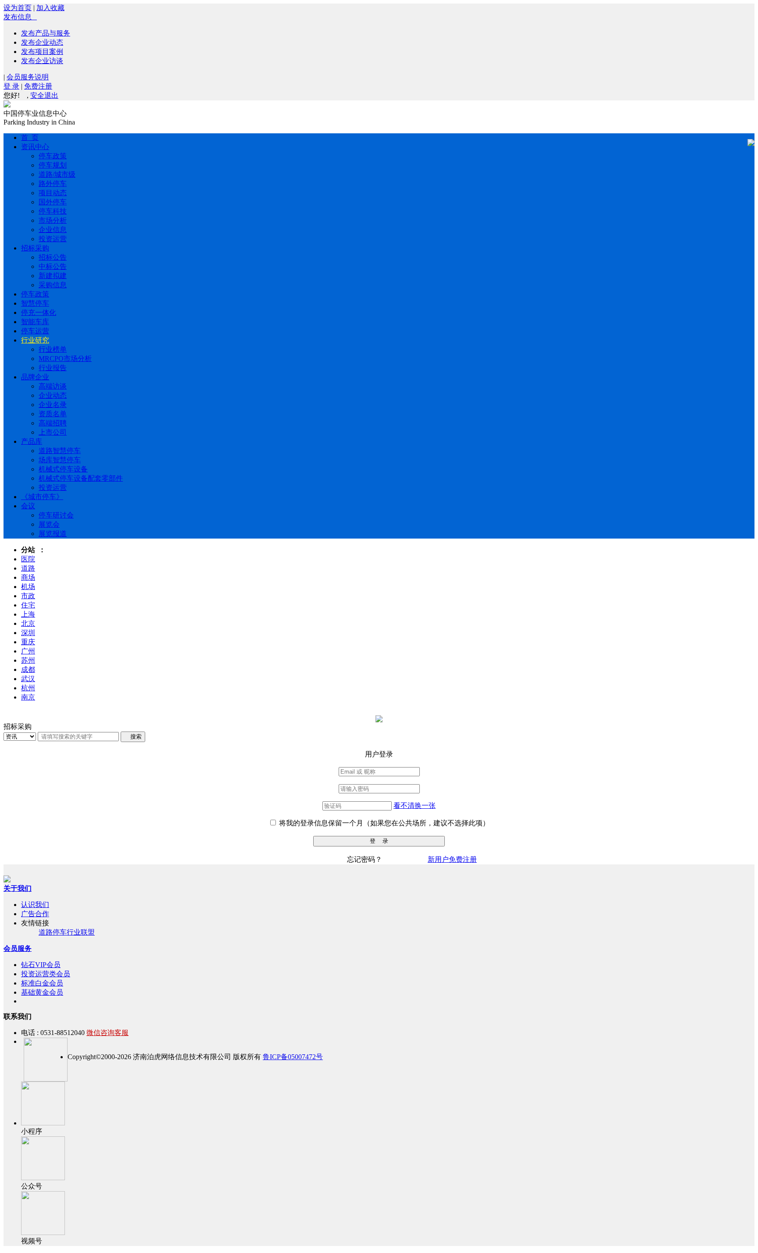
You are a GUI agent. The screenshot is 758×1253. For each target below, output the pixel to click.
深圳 (28, 632)
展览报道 (53, 533)
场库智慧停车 (60, 460)
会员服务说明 (28, 77)
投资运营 (53, 239)
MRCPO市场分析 (65, 358)
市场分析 (53, 220)
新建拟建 (53, 275)
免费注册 (38, 86)
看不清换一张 (414, 805)
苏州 (28, 660)
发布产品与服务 (45, 33)
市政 (28, 596)
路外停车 (53, 183)
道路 (28, 568)
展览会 (49, 524)
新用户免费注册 (452, 859)
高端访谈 (53, 386)
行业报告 (53, 367)
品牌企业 (35, 377)
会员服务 (18, 948)
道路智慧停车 (60, 450)
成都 (28, 669)
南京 (28, 697)
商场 (28, 577)
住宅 (28, 605)
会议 (28, 506)
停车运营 (35, 331)
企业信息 (53, 229)
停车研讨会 (56, 515)
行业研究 (35, 340)
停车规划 (53, 165)
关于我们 (18, 888)
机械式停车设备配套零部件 (81, 478)
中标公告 (53, 266)
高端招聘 (53, 423)
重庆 (28, 642)
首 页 (30, 137)
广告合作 (35, 913)
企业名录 (53, 404)
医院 (28, 559)
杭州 (28, 688)
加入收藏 (50, 7)
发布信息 (20, 17)
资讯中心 (35, 146)
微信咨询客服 (107, 1032)
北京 (28, 623)
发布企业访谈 (42, 60)
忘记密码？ (364, 859)
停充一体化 (38, 312)
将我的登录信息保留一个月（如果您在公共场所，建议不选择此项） (384, 823)
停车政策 (53, 156)
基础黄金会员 (42, 992)
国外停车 (53, 202)
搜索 (133, 736)
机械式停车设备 (63, 469)
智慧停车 (35, 303)
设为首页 (18, 7)
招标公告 (53, 257)
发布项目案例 (42, 51)
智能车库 (35, 321)
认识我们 (35, 904)
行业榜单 (53, 349)
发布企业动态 (42, 42)
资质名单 (53, 414)
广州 (28, 651)
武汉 (28, 678)
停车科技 (53, 211)
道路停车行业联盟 (67, 932)
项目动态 (53, 192)
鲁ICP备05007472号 (293, 1056)
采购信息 (53, 285)
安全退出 (44, 95)
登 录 (11, 86)
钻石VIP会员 (41, 964)
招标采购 (35, 248)
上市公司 (53, 432)
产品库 (31, 441)
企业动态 (53, 395)
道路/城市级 (57, 174)
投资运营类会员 (45, 974)
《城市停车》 (42, 496)
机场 (28, 586)
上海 (28, 614)
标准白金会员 (42, 983)
